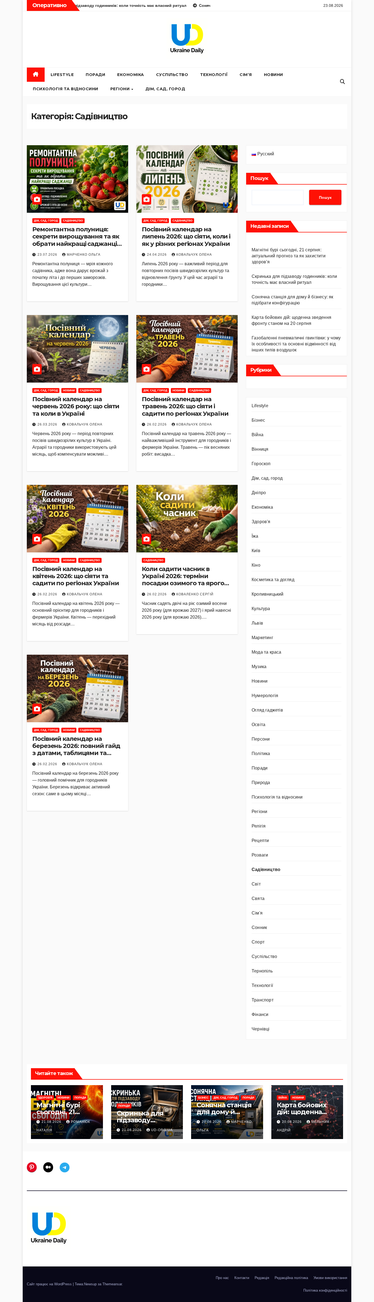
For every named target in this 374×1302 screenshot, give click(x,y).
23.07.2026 (48, 255)
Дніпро (259, 492)
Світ (256, 884)
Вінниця (260, 449)
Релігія (259, 826)
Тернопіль (262, 971)
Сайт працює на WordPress (50, 1284)
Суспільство (172, 74)
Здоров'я (261, 521)
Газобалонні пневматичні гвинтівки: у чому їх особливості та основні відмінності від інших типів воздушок (296, 344)
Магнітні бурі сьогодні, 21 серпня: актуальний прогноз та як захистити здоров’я (289, 255)
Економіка (130, 74)
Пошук (259, 178)
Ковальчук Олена (194, 255)
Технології (214, 74)
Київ (256, 550)
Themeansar (112, 1284)
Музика (259, 666)
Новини (273, 74)
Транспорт (263, 1000)
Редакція (262, 1278)
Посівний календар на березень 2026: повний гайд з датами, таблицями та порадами (76, 749)
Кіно (256, 565)
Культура (261, 608)
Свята (258, 898)
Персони (261, 739)
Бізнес (258, 420)
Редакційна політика (291, 1278)
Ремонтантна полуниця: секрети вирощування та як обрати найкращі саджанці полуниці (75, 240)
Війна (257, 434)
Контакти (241, 1278)
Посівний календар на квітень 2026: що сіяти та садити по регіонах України (75, 576)
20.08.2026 (212, 1122)
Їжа (255, 536)
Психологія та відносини (65, 88)
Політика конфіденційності (325, 1290)
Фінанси (260, 1014)
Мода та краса (266, 652)
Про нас (222, 1278)
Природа (261, 782)
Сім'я (257, 913)
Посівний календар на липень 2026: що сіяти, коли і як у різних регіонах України (186, 236)
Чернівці (261, 1029)
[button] (342, 82)
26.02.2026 (157, 424)
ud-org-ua (162, 1130)
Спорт (258, 942)
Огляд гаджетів (267, 710)
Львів (257, 623)
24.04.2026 (157, 255)
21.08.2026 (52, 1122)
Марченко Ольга (83, 255)
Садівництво (73, 220)
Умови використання (330, 1278)
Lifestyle (62, 74)
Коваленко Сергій (195, 594)
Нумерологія (265, 695)
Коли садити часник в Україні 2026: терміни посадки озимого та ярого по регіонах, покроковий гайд (183, 583)
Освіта (258, 724)
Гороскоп (261, 463)
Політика (261, 753)
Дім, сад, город (165, 88)
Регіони (120, 88)
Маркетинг (262, 637)
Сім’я (246, 74)
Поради (95, 74)
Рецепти (260, 840)
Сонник (259, 927)
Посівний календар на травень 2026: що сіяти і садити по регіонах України (185, 406)
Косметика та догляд (273, 579)
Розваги (260, 855)
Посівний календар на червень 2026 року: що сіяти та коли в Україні (75, 406)
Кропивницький (268, 594)
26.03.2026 (48, 424)
